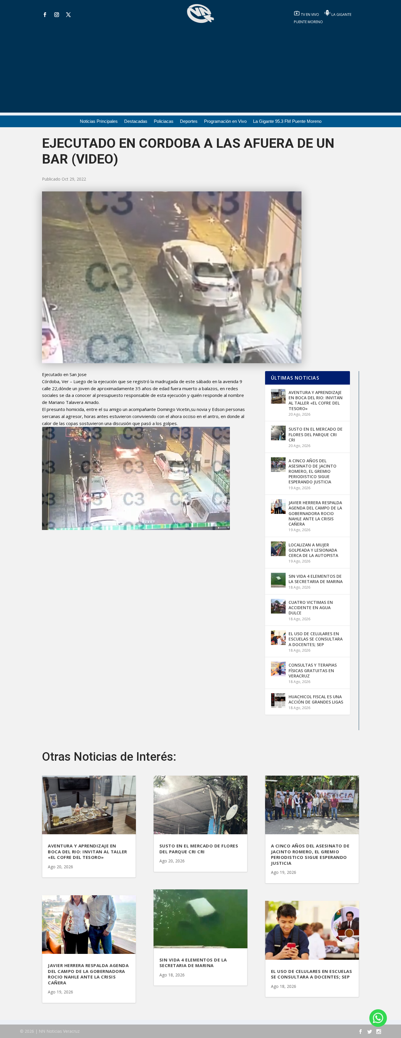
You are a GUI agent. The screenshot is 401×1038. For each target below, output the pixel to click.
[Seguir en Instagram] (56, 14)
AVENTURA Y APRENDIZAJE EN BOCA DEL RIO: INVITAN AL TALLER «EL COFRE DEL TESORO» (316, 400)
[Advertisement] (200, 71)
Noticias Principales (99, 121)
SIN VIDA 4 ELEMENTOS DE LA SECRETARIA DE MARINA (316, 578)
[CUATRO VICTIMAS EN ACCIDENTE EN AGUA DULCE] (278, 606)
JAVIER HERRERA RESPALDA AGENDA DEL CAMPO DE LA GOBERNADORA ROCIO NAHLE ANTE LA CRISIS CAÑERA (315, 513)
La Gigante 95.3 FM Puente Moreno (287, 121)
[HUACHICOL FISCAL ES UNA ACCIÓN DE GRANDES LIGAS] (278, 700)
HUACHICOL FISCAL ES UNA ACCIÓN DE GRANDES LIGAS (316, 699)
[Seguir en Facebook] (45, 14)
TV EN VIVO (310, 14)
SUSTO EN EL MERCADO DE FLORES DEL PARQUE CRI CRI (316, 434)
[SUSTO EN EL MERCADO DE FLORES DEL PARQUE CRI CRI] (278, 433)
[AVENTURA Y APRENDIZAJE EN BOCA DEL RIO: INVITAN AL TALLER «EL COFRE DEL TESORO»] (278, 396)
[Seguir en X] (68, 14)
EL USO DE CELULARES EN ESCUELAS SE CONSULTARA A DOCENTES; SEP (316, 639)
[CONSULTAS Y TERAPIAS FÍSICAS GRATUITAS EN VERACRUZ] (278, 669)
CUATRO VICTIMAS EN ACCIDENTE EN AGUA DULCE (311, 607)
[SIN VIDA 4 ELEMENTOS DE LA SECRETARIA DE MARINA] (278, 580)
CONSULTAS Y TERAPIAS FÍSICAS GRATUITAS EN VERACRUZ (313, 670)
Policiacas (163, 121)
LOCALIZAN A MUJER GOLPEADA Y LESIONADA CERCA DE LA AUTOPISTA (313, 550)
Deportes (189, 121)
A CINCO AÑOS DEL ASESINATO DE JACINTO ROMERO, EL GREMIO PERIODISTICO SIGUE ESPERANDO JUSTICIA (312, 471)
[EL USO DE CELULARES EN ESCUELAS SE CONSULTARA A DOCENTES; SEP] (278, 637)
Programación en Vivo (225, 121)
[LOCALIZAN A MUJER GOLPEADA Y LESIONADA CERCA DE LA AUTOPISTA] (278, 548)
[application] (136, 478)
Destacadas (135, 121)
